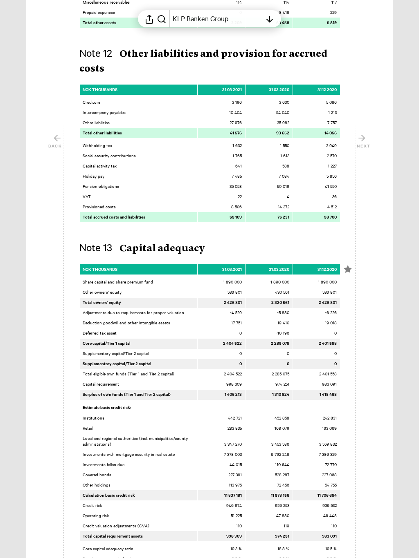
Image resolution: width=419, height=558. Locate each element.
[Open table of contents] (270, 18)
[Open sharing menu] (149, 18)
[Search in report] (162, 18)
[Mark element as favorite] (348, 269)
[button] (148, 249)
